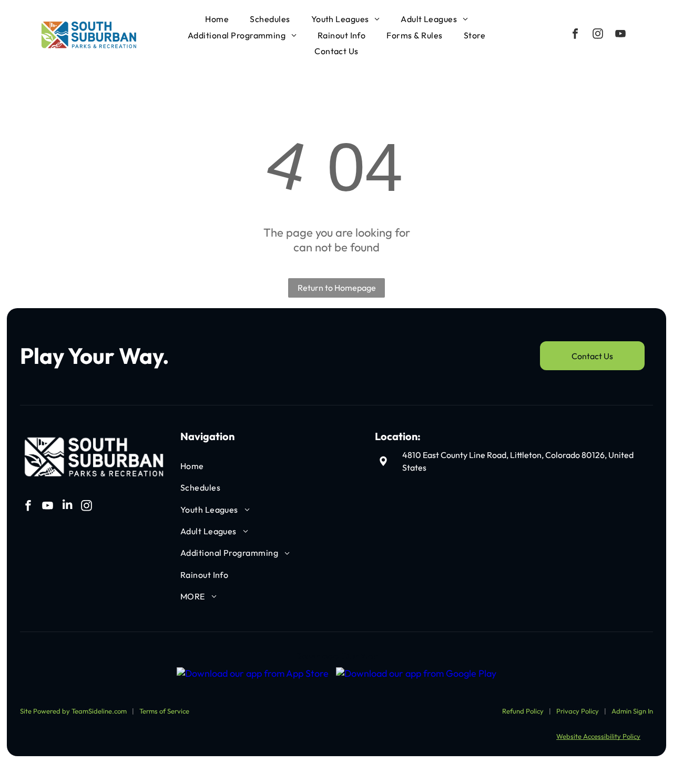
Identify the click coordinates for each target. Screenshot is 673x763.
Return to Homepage (337, 287)
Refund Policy (523, 711)
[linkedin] (67, 506)
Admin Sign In (632, 711)
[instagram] (598, 35)
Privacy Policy (577, 711)
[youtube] (620, 35)
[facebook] (575, 35)
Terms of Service (164, 711)
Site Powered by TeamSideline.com (73, 711)
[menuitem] (217, 19)
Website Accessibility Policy (598, 736)
